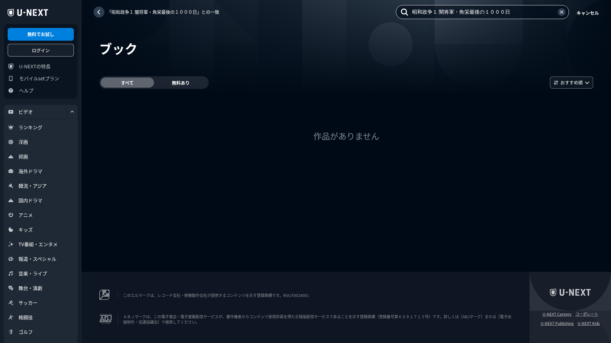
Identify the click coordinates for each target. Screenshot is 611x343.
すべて (127, 82)
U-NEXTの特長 (35, 66)
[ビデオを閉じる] (72, 112)
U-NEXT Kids (589, 323)
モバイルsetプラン (39, 78)
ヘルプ (26, 90)
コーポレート (586, 314)
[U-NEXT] (28, 13)
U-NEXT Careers (557, 314)
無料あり (181, 82)
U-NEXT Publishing (557, 323)
